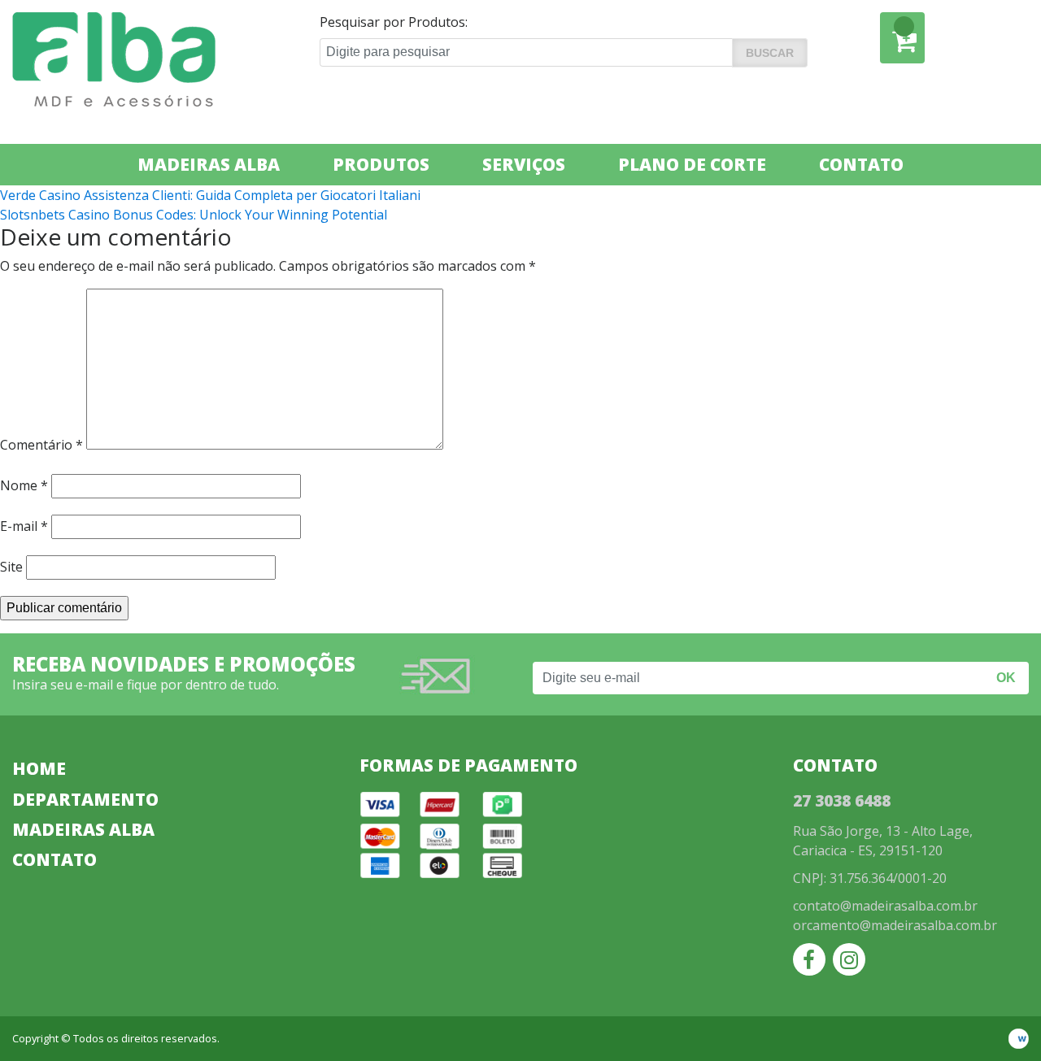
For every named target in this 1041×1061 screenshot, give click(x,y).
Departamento (85, 799)
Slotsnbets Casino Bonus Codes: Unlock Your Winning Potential (193, 215)
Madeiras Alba (208, 164)
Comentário (41, 445)
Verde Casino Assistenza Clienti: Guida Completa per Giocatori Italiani (210, 195)
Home (39, 768)
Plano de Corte (692, 164)
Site (11, 567)
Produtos (381, 164)
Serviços (523, 164)
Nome (24, 485)
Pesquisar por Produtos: (394, 22)
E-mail (24, 526)
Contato (861, 164)
